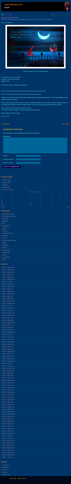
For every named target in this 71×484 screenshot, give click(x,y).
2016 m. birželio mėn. (8, 375)
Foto (3, 223)
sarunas (50, 19)
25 (2, 204)
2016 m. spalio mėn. (7, 373)
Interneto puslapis (8, 163)
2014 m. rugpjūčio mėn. (8, 407)
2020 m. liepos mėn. (7, 296)
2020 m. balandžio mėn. (8, 303)
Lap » (68, 206)
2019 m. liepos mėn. (7, 325)
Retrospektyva (6, 250)
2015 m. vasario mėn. (8, 394)
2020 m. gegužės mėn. (8, 301)
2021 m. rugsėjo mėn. (8, 272)
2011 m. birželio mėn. (8, 443)
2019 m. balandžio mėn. (8, 332)
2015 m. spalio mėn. (7, 385)
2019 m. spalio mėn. (7, 318)
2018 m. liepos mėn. (7, 354)
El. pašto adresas (8, 159)
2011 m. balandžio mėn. (8, 447)
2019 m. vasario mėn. (8, 337)
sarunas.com (5, 474)
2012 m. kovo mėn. (7, 435)
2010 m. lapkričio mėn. (8, 455)
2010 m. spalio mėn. (7, 457)
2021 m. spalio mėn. (7, 269)
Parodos (4, 247)
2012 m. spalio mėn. (7, 426)
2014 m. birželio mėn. (8, 409)
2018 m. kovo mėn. (7, 363)
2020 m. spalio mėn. (7, 289)
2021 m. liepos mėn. (7, 274)
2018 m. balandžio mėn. (8, 361)
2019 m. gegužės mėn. (8, 330)
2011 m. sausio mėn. (8, 450)
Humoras (4, 231)
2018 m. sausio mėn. (8, 366)
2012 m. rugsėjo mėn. (8, 428)
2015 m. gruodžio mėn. (8, 380)
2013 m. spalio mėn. (7, 419)
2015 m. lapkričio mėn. (8, 382)
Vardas (5, 155)
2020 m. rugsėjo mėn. (8, 291)
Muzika (4, 242)
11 (1, 200)
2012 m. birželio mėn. (8, 431)
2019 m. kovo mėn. (7, 334)
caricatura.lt (5, 465)
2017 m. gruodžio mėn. (8, 368)
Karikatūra (5, 235)
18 (2, 202)
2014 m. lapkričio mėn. (8, 399)
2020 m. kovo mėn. (7, 305)
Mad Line (4, 472)
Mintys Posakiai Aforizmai (9, 240)
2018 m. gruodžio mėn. (8, 342)
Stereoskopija (65, 123)
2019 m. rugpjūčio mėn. (8, 322)
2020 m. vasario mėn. (8, 308)
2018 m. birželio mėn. (8, 356)
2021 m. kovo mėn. (7, 281)
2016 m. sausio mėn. (8, 378)
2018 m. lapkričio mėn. (8, 344)
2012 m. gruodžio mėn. (8, 421)
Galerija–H (5, 185)
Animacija (5, 221)
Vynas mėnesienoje (7, 189)
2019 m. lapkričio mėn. (8, 315)
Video (4, 259)
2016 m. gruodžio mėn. (8, 370)
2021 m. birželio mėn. (8, 277)
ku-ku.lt (4, 238)
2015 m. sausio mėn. (8, 397)
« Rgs (2, 206)
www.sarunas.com (13, 4)
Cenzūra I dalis (6, 182)
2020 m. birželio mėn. (8, 298)
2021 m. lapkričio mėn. (8, 267)
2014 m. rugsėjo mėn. (8, 404)
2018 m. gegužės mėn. (8, 358)
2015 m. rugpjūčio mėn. (8, 387)
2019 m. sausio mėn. (8, 339)
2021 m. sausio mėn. (8, 284)
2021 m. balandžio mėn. (8, 279)
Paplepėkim (5, 245)
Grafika (4, 228)
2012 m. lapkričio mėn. (8, 423)
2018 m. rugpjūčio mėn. (8, 351)
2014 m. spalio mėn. (7, 402)
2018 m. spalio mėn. (7, 346)
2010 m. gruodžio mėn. (8, 452)
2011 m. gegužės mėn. (8, 445)
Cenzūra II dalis (6, 180)
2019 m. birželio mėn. (8, 327)
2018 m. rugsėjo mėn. (8, 349)
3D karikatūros (6, 123)
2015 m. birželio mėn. (8, 390)
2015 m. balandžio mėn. (8, 392)
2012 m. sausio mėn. (8, 438)
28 (30, 204)
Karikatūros (5, 467)
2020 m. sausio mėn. (8, 310)
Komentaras (7, 136)
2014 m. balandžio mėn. (8, 414)
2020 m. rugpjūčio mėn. (8, 293)
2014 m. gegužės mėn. (8, 411)
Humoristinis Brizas (7, 233)
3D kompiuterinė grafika (23, 19)
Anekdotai (5, 218)
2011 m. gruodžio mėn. (8, 440)
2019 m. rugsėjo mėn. (8, 320)
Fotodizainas (5, 226)
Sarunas (4, 255)
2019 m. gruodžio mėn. (8, 313)
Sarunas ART (33, 19)
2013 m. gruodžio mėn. (8, 416)
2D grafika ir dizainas (11, 19)
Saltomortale (5, 252)
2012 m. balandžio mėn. (8, 433)
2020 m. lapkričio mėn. (8, 286)
